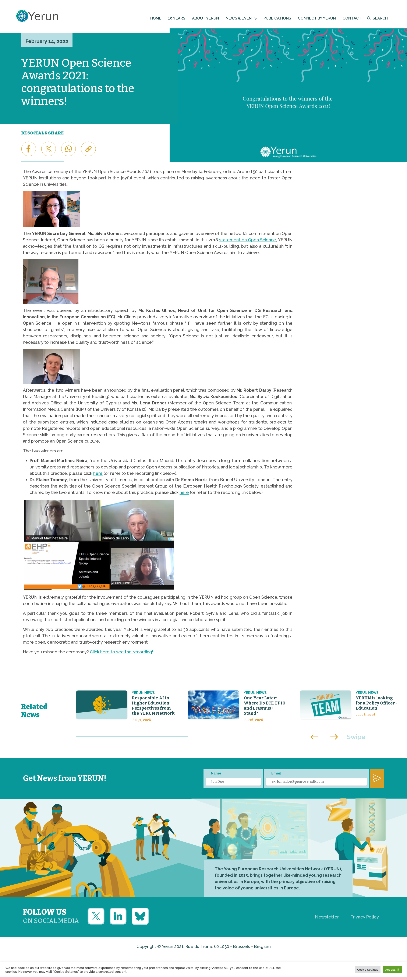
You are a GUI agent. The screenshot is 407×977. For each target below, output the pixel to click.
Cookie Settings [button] (367, 969)
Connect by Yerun (317, 18)
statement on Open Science (247, 239)
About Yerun (205, 18)
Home (155, 18)
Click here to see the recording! (121, 651)
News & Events (241, 18)
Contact (352, 18)
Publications (277, 18)
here (98, 473)
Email (276, 773)
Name (216, 773)
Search (380, 18)
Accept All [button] (392, 969)
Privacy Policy (364, 917)
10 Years (176, 18)
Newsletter (327, 917)
